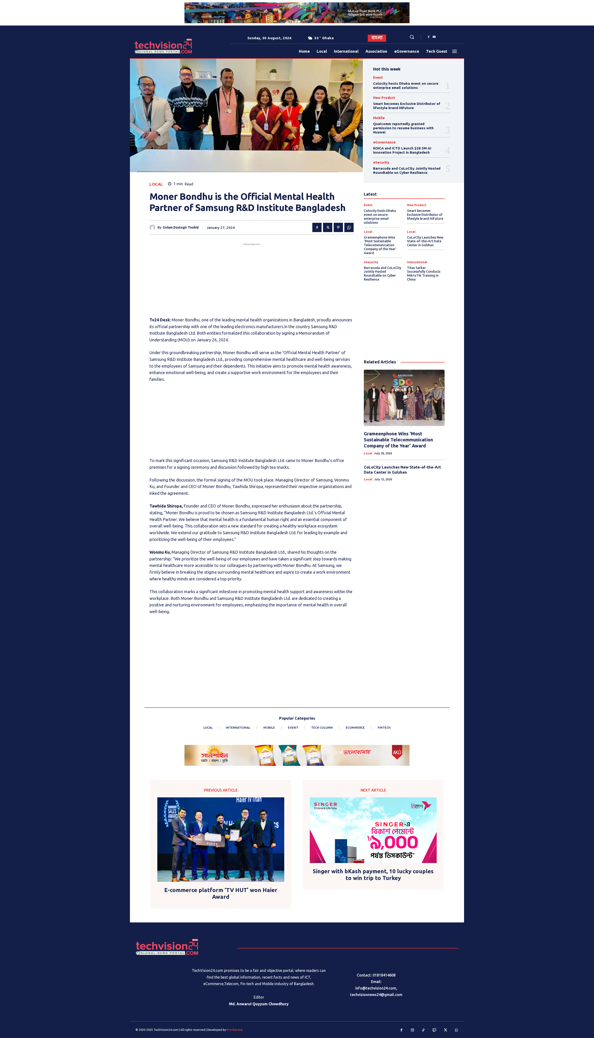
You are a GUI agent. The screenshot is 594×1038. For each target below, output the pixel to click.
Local (156, 184)
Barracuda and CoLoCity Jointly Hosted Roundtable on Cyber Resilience (406, 170)
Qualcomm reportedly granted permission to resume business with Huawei (403, 128)
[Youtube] (434, 37)
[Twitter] (327, 227)
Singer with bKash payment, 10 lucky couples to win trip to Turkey (373, 874)
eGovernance (384, 142)
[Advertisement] (251, 279)
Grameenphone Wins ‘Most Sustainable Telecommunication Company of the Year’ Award (380, 245)
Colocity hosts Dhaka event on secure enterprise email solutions (405, 85)
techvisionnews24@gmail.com (376, 995)
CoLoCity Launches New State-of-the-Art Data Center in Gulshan (425, 241)
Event (378, 77)
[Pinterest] (338, 227)
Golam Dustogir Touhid (181, 227)
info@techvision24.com (375, 988)
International (417, 262)
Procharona (234, 1029)
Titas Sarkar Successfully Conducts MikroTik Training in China (423, 273)
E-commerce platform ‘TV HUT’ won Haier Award (220, 893)
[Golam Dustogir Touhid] (153, 227)
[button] (411, 36)
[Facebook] (428, 37)
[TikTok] (423, 1030)
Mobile (379, 118)
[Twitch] (434, 1030)
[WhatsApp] (349, 227)
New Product (384, 97)
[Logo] (148, 46)
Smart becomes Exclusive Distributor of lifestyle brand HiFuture (406, 106)
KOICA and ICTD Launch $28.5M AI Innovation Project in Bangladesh (402, 150)
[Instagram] (412, 1030)
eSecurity (381, 162)
